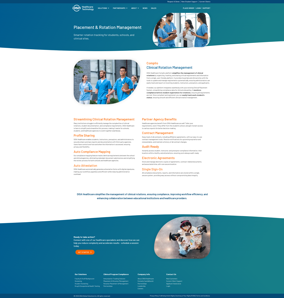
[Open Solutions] (108, 8)
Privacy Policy (154, 296)
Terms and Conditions (203, 296)
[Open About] (138, 8)
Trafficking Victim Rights (167, 296)
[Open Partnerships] (127, 8)
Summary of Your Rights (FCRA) (185, 296)
